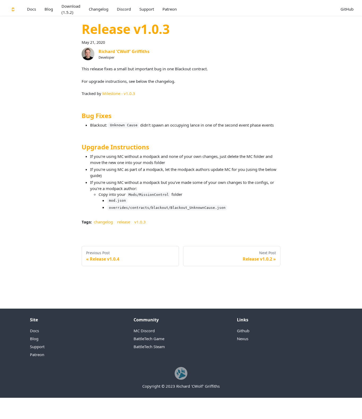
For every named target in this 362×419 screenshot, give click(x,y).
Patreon (169, 9)
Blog (49, 9)
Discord (124, 9)
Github (243, 330)
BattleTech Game (149, 338)
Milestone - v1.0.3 (118, 93)
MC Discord (144, 330)
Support (146, 9)
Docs (31, 9)
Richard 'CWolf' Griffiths (124, 51)
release (123, 221)
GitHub (347, 9)
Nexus (242, 338)
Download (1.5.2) (70, 9)
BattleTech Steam (149, 346)
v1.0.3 (140, 221)
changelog (103, 221)
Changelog (98, 9)
